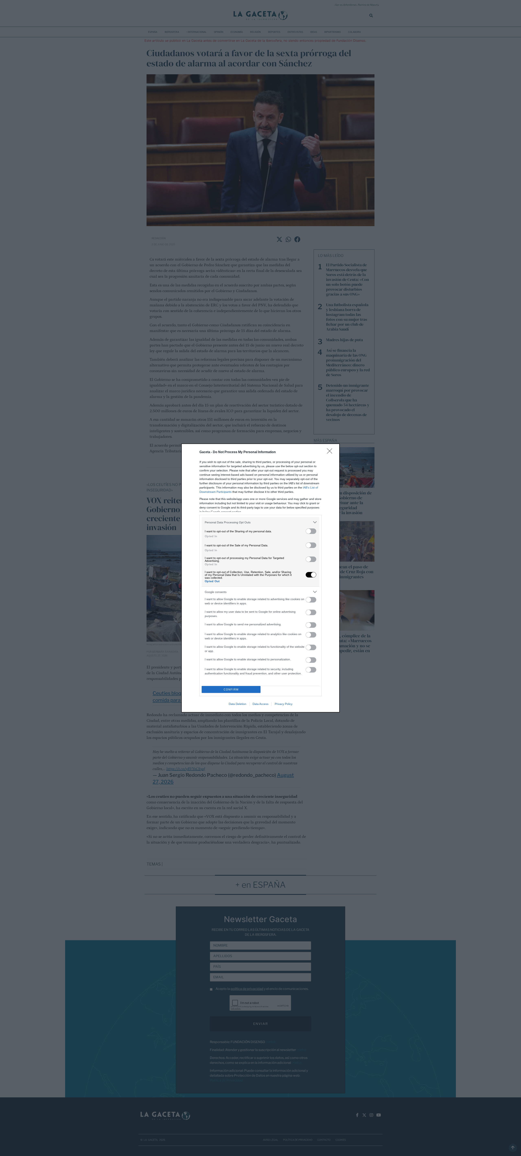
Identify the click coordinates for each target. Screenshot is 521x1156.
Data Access (260, 704)
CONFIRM (231, 689)
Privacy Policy (283, 704)
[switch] (311, 531)
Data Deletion (237, 704)
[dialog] (260, 578)
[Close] (331, 452)
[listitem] (260, 522)
